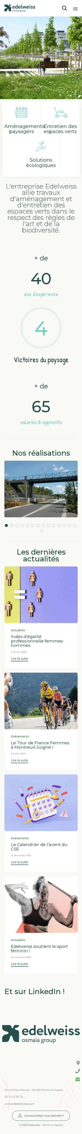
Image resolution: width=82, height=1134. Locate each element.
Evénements (20, 736)
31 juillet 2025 (18, 753)
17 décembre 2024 (21, 855)
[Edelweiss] (19, 8)
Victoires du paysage (41, 359)
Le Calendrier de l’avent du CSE (39, 847)
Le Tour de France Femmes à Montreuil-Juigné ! (40, 745)
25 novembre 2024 (21, 957)
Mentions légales (52, 1125)
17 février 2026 (18, 652)
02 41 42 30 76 (13, 1096)
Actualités (18, 630)
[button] (19, 659)
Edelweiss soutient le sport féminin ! (39, 948)
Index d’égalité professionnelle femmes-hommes (37, 641)
